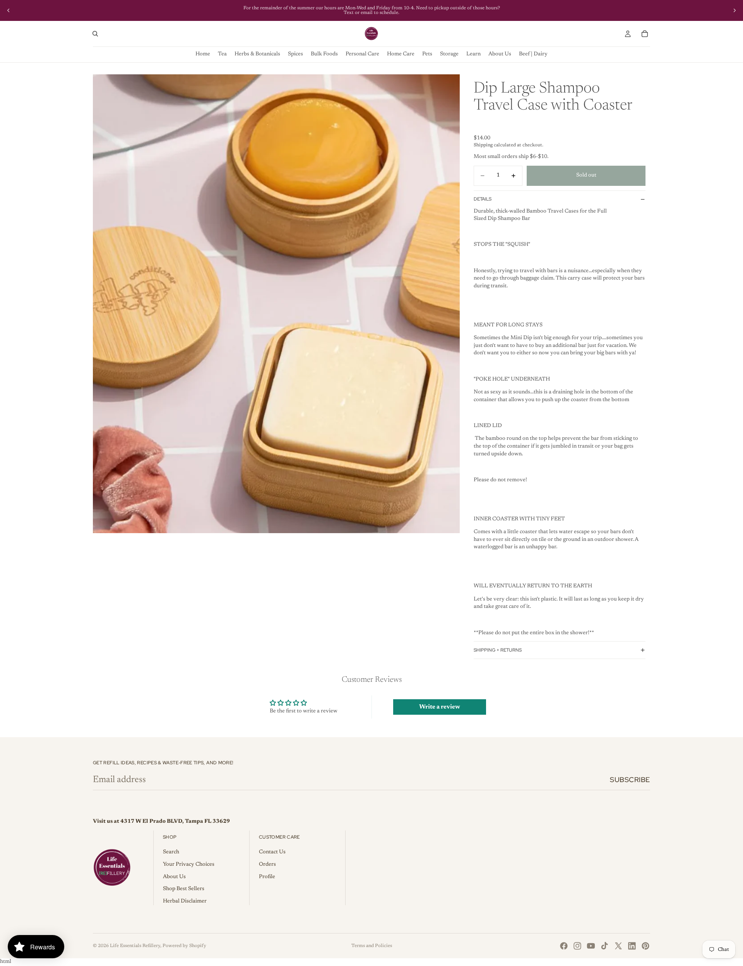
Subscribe (630, 779)
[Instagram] (577, 946)
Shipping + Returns (498, 650)
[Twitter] (618, 946)
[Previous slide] (8, 10)
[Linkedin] (632, 946)
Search (171, 852)
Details (482, 199)
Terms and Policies (371, 946)
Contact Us (272, 852)
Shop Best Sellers (183, 889)
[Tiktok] (604, 946)
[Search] (95, 33)
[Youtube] (591, 946)
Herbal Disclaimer (185, 901)
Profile (267, 877)
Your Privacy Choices (188, 864)
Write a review (439, 707)
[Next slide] (734, 10)
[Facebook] (563, 946)
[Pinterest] (645, 946)
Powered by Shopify (184, 946)
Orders (267, 864)
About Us (174, 877)
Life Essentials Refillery (135, 946)
